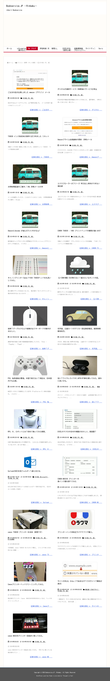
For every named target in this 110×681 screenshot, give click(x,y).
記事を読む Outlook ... (41, 502)
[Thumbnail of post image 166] (30, 316)
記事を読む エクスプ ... (91, 204)
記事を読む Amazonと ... (41, 248)
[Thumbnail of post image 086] (80, 265)
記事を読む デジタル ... (91, 110)
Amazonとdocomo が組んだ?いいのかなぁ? (24, 231)
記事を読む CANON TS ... (91, 248)
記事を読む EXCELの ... (91, 449)
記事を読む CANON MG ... (91, 502)
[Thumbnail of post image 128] (80, 466)
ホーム (11, 62)
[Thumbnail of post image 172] (80, 316)
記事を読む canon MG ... (41, 657)
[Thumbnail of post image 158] (80, 78)
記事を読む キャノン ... (41, 299)
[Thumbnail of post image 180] (80, 172)
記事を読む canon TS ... (41, 555)
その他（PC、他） (28, 98)
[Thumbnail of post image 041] (30, 174)
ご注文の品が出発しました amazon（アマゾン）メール (29, 92)
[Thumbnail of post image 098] (30, 125)
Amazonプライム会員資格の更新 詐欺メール (75, 139)
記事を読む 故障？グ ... (41, 348)
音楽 (98, 386)
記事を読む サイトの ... (91, 606)
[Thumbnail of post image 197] (30, 623)
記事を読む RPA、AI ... (41, 449)
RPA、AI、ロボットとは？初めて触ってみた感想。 (27, 431)
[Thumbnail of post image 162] (30, 519)
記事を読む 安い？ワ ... (91, 402)
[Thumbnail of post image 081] (80, 419)
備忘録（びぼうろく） (92, 589)
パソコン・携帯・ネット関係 (26, 62)
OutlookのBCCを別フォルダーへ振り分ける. (24, 471)
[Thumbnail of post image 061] (80, 365)
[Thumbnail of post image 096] (30, 419)
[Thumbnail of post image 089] (80, 519)
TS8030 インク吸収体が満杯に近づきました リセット (28, 136)
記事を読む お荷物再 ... (41, 204)
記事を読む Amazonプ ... (91, 157)
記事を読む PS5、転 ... (41, 402)
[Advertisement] (55, 31)
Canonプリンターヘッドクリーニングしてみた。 (26, 584)
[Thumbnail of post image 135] (30, 462)
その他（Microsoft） (41, 477)
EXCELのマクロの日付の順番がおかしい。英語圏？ (77, 431)
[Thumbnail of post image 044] (30, 79)
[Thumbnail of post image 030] (80, 220)
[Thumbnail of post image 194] (30, 220)
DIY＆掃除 (11, 539)
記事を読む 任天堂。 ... (91, 348)
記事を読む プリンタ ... (91, 555)
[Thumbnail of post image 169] (30, 365)
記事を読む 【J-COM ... (91, 299)
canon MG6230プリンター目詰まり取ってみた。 (26, 636)
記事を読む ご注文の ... (41, 110)
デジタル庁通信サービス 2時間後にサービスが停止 (77, 89)
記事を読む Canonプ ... (41, 606)
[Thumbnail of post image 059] (30, 571)
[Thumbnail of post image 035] (80, 127)
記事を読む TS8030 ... (42, 157)
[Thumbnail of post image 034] (30, 265)
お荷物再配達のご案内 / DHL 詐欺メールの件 (25, 187)
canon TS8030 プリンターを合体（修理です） (25, 532)
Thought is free (68, 675)
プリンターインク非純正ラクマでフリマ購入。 (76, 532)
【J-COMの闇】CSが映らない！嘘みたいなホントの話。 (79, 278)
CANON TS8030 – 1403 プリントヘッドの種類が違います (79, 231)
